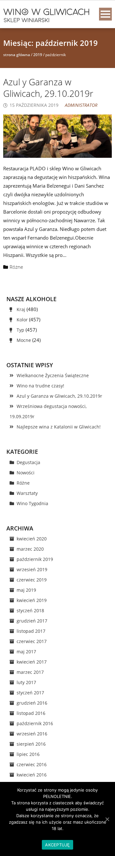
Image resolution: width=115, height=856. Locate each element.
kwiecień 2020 (32, 539)
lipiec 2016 (28, 754)
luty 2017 (26, 682)
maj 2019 (26, 590)
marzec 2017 (30, 672)
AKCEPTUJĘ (57, 844)
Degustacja (28, 462)
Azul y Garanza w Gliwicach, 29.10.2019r (48, 87)
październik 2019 (35, 559)
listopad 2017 (31, 631)
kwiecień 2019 (32, 600)
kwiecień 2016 (32, 775)
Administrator (81, 105)
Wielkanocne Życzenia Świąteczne (53, 375)
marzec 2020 (30, 549)
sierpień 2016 (31, 744)
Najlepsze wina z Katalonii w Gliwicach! (59, 427)
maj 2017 (26, 651)
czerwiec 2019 (32, 580)
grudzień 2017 (32, 621)
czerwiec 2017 (32, 641)
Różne (16, 267)
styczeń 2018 (30, 610)
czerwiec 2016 (32, 764)
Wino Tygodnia (32, 503)
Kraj (21, 309)
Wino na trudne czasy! (40, 386)
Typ (20, 330)
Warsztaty (27, 493)
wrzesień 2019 (32, 569)
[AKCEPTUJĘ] (107, 819)
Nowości (25, 473)
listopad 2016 (31, 713)
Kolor (22, 320)
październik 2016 (35, 723)
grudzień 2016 (32, 703)
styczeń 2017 (30, 693)
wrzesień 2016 (32, 734)
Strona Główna (16, 54)
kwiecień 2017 (32, 662)
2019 (37, 54)
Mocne (24, 340)
